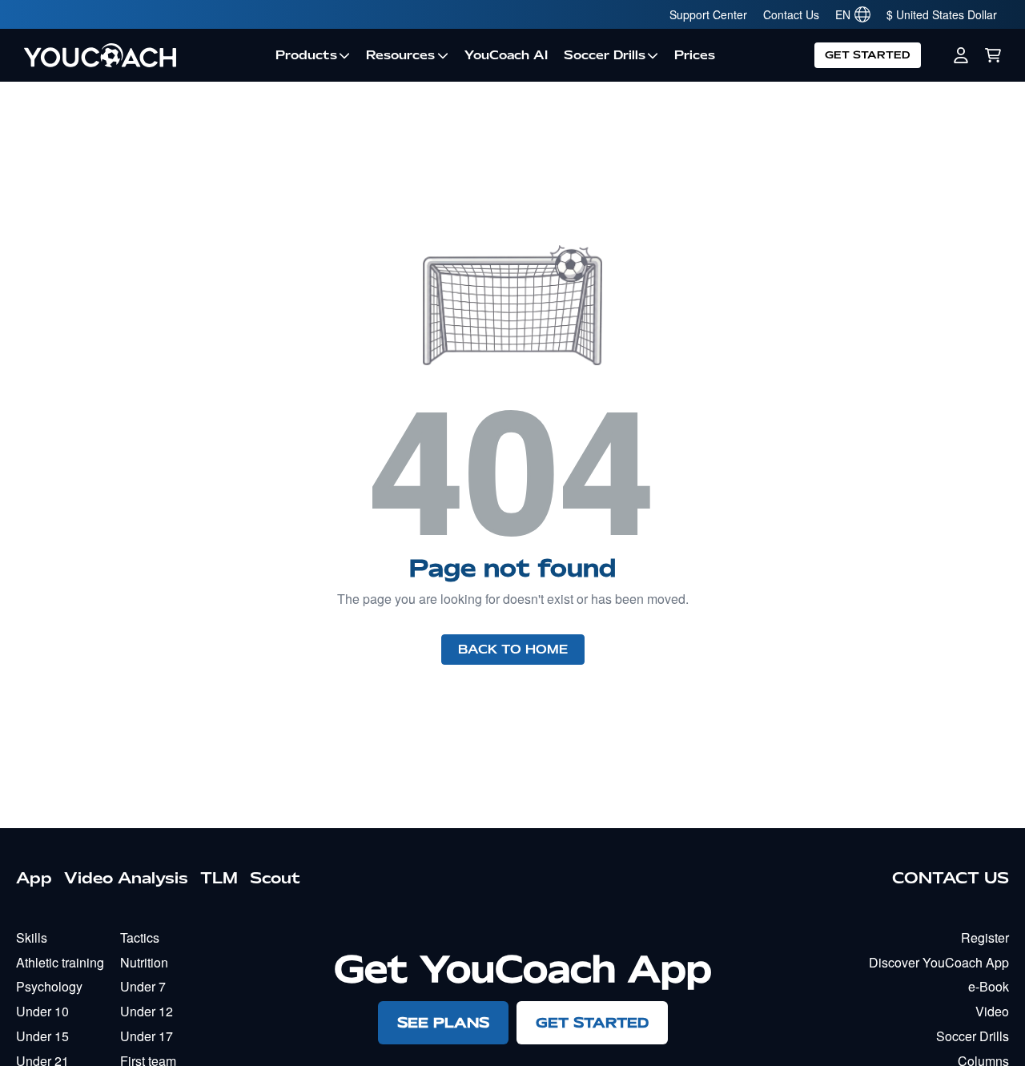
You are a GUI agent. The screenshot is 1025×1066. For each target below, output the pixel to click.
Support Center (708, 14)
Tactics (139, 937)
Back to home (513, 650)
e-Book (988, 986)
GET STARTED (867, 55)
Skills (31, 937)
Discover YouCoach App (939, 962)
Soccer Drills (604, 55)
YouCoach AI (506, 55)
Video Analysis (126, 877)
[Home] (141, 55)
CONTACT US (950, 877)
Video (992, 1011)
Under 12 (146, 1011)
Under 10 (42, 1011)
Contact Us (791, 14)
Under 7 (143, 986)
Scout (275, 877)
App (34, 877)
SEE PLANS (443, 1022)
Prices (694, 55)
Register (985, 937)
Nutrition (144, 962)
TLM (219, 877)
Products (306, 55)
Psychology (49, 986)
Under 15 (42, 1036)
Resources (400, 55)
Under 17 (146, 1036)
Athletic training (60, 962)
